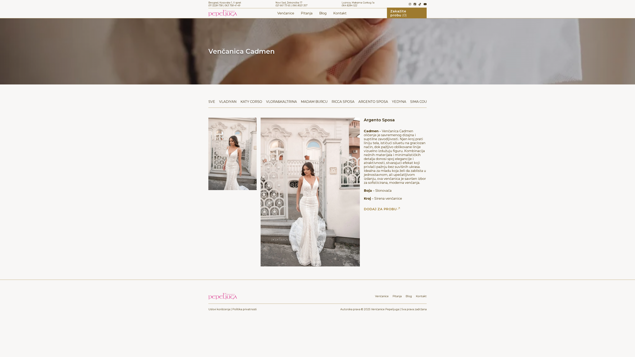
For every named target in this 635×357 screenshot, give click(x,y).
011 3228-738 (215, 5)
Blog (323, 13)
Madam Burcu (314, 102)
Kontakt (340, 13)
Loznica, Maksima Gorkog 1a (358, 2)
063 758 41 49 (232, 5)
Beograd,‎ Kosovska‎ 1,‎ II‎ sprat (224, 2)
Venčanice (285, 13)
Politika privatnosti (244, 309)
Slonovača (383, 191)
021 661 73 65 (282, 5)
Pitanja (307, 13)
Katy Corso (251, 102)
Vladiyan (227, 102)
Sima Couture (423, 102)
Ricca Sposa (343, 102)
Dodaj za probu (380, 209)
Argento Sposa (373, 102)
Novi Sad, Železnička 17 (288, 2)
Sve (211, 102)
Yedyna (399, 102)
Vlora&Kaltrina (281, 102)
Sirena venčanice (388, 198)
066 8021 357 (299, 5)
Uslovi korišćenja (219, 309)
